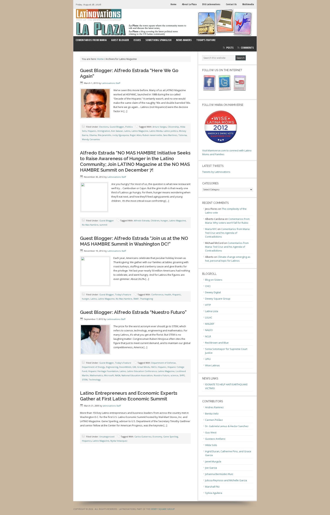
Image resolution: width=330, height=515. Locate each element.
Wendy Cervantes (91, 139)
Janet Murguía (213, 461)
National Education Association (137, 375)
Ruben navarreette (152, 135)
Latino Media (156, 130)
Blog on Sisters (213, 279)
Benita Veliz (212, 413)
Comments (247, 47)
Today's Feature (123, 294)
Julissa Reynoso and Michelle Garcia (226, 480)
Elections (103, 126)
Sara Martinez (170, 135)
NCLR (208, 336)
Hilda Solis (211, 445)
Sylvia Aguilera (213, 493)
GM (134, 367)
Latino (127, 130)
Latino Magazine (140, 130)
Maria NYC (211, 229)
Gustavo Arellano (215, 438)
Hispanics (86, 440)
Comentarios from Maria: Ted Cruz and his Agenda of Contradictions (227, 232)
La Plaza (165, 22)
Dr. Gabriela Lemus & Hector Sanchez (226, 426)
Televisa (182, 135)
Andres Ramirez (214, 407)
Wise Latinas (212, 365)
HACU (154, 367)
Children (155, 220)
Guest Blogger (117, 126)
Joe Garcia (211, 467)
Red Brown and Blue (217, 342)
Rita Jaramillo (104, 135)
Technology (95, 379)
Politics (129, 126)
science (174, 375)
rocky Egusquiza (120, 135)
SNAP (136, 298)
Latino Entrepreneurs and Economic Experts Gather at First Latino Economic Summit (128, 396)
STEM (84, 379)
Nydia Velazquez (118, 440)
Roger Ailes (135, 135)
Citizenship (173, 126)
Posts (230, 47)
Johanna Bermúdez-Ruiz (219, 474)
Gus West (210, 432)
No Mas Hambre (90, 224)
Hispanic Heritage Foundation (103, 371)
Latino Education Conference (142, 371)
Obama (93, 135)
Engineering (112, 367)
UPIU (208, 359)
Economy (157, 436)
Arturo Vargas (160, 126)
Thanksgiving (146, 298)
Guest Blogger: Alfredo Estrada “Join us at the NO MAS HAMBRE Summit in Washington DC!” (134, 241)
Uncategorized (106, 436)
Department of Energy (93, 367)
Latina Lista (211, 311)
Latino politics (171, 130)
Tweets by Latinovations (216, 172)
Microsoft (109, 375)
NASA (117, 375)
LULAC (208, 317)
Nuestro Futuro (161, 375)
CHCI (207, 286)
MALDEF (209, 323)
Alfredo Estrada (142, 220)
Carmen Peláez (214, 420)
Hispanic (92, 130)
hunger (164, 220)
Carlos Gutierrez (142, 436)
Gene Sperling (170, 436)
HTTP (208, 305)
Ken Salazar (117, 130)
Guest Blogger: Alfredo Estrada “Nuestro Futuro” (133, 312)
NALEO (209, 330)
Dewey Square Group (217, 298)
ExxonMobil (125, 367)
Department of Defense (163, 362)
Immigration (103, 130)
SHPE (182, 375)
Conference (157, 294)
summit (103, 224)
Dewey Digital (213, 292)
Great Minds (143, 367)
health (168, 294)
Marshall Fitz (212, 486)
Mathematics (96, 375)
